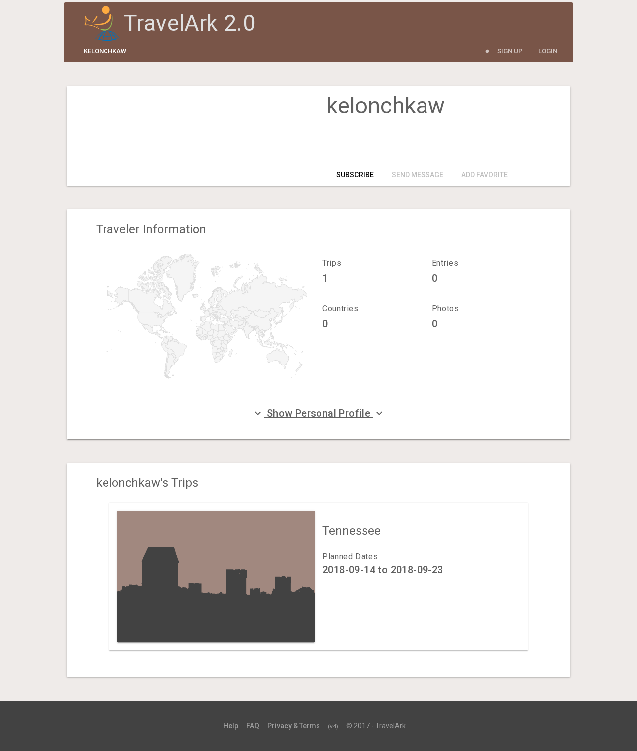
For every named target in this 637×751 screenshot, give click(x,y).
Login (547, 51)
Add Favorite (484, 175)
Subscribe (355, 175)
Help (230, 726)
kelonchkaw (105, 51)
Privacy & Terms (293, 726)
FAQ (252, 726)
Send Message (417, 175)
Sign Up (510, 51)
